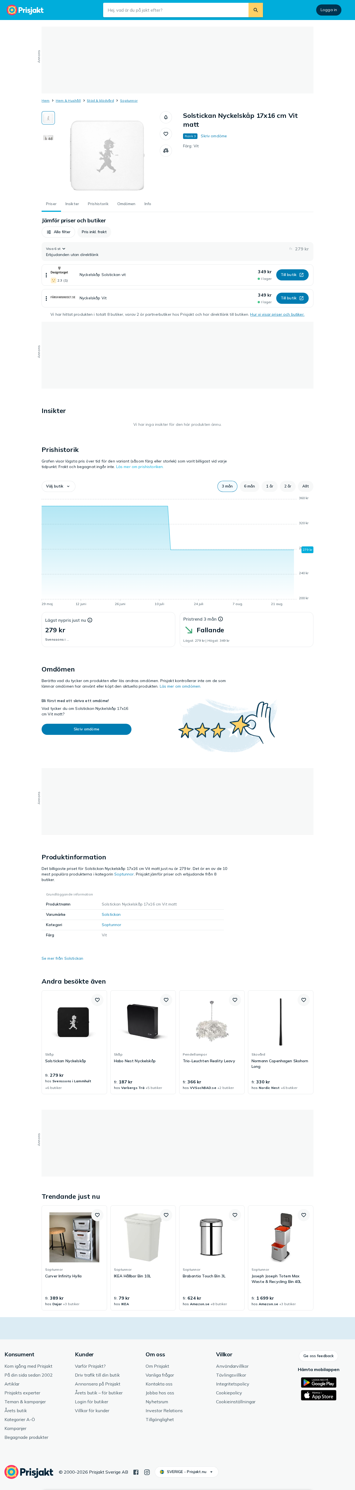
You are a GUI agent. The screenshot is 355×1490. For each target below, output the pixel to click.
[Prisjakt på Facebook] (136, 1471)
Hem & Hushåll (68, 100)
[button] (166, 117)
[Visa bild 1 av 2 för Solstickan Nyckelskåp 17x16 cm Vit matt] (48, 118)
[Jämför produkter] (166, 151)
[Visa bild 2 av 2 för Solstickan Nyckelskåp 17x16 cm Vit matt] (48, 135)
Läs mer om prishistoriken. (140, 466)
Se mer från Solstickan (62, 958)
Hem (46, 100)
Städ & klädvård (100, 100)
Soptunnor (129, 100)
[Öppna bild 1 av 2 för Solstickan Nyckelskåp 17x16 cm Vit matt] (107, 153)
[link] (74, 1042)
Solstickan (111, 914)
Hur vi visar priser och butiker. (277, 314)
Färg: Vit (191, 145)
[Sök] (255, 10)
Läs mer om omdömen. (180, 686)
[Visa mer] (46, 275)
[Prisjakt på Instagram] (147, 1471)
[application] (177, 552)
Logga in (329, 9)
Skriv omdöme (214, 135)
